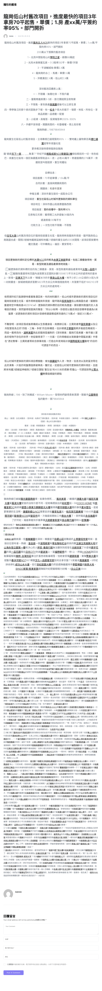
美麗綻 (53, 361)
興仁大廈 (88, 418)
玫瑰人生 (55, 809)
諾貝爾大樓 (29, 806)
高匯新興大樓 (32, 525)
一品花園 (16, 551)
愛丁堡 (62, 609)
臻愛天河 (41, 761)
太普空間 (41, 844)
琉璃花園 (77, 809)
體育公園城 (25, 653)
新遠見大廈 (15, 678)
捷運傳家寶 (77, 869)
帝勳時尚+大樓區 (72, 430)
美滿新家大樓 (89, 691)
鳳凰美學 (65, 631)
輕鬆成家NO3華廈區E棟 (59, 153)
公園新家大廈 (16, 777)
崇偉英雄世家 (15, 707)
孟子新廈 (7, 831)
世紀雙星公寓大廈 (34, 815)
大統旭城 (31, 828)
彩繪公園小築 (60, 860)
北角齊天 (77, 856)
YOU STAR (52, 659)
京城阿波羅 (47, 863)
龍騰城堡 (88, 659)
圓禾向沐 (17, 733)
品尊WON (18, 825)
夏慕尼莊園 (60, 583)
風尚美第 (61, 498)
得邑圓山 (21, 672)
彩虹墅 (65, 503)
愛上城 (27, 710)
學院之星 (55, 57)
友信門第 (50, 669)
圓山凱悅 (10, 710)
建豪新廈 (74, 556)
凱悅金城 (8, 704)
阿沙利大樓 (36, 717)
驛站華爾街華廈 (19, 847)
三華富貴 (23, 755)
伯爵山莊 (59, 539)
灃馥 (56, 457)
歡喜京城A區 (21, 644)
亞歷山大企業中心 (46, 589)
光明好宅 (72, 806)
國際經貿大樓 (77, 341)
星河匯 (33, 761)
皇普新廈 (92, 460)
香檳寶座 (81, 525)
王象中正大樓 (30, 809)
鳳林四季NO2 (18, 736)
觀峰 (25, 484)
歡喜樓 (81, 640)
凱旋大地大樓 (80, 602)
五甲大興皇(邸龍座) (52, 742)
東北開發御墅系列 (65, 771)
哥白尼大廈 (89, 589)
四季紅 (9, 761)
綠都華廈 (70, 609)
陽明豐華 (19, 490)
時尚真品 (59, 745)
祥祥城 (60, 755)
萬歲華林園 (16, 596)
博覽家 (48, 653)
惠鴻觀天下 (47, 525)
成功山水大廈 (22, 564)
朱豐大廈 (61, 812)
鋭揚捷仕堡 (85, 841)
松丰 (52, 109)
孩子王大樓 (52, 628)
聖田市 (34, 515)
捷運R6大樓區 (59, 793)
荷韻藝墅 (8, 723)
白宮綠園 (26, 577)
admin (11, 36)
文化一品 (40, 560)
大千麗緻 (50, 783)
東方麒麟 (36, 507)
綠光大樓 (80, 771)
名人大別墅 (10, 755)
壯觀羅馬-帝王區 (62, 525)
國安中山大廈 (46, 586)
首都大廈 (48, 691)
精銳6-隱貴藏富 (35, 774)
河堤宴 (40, 631)
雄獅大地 (90, 543)
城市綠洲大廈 (26, 707)
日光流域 (62, 774)
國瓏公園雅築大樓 (81, 666)
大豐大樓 (82, 624)
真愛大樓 (51, 656)
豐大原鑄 (20, 528)
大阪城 (36, 698)
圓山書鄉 (24, 799)
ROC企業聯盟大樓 (35, 644)
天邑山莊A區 (50, 448)
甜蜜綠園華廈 (37, 745)
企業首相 (89, 869)
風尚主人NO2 (51, 707)
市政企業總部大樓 (10, 841)
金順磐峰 (89, 799)
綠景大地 (89, 564)
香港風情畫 (80, 742)
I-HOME (86, 551)
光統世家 (76, 547)
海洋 (56, 577)
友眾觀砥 (49, 624)
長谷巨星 (63, 440)
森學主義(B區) (47, 528)
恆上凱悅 (39, 872)
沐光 (84, 605)
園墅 (19, 710)
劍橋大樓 (47, 644)
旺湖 (32, 713)
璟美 (65, 589)
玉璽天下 (50, 631)
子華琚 (69, 328)
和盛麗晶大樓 (47, 678)
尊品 (48, 612)
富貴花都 (7, 790)
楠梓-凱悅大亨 (25, 856)
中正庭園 (70, 583)
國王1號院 (75, 659)
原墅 (28, 666)
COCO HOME (84, 503)
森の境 (25, 774)
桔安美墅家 (69, 850)
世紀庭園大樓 (44, 564)
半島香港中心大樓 (27, 631)
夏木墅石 (86, 507)
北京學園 (48, 605)
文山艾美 (75, 568)
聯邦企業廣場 (21, 525)
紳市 (36, 844)
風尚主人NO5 (40, 42)
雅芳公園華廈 (88, 583)
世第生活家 (86, 767)
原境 (95, 752)
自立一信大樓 (73, 866)
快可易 (44, 777)
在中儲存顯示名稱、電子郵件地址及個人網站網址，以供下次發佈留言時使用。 (37, 964)
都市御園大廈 (64, 507)
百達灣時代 (81, 580)
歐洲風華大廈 (46, 736)
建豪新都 (44, 666)
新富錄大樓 (13, 612)
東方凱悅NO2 (25, 812)
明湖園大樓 (85, 774)
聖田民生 (73, 812)
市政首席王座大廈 (82, 783)
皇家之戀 (34, 634)
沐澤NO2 (39, 259)
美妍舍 (89, 707)
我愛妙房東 (36, 583)
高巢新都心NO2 (47, 752)
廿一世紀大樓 (88, 713)
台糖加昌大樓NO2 (54, 780)
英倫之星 (75, 844)
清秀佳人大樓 (48, 860)
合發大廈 (91, 739)
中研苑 (85, 634)
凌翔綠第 (45, 543)
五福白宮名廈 (41, 853)
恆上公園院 (68, 605)
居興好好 (50, 777)
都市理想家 (55, 806)
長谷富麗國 (56, 822)
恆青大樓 (64, 853)
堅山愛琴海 (79, 796)
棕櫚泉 (85, 818)
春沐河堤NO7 (18, 560)
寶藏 (79, 628)
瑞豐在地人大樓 (79, 672)
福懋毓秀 (59, 551)
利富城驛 (72, 698)
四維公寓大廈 (91, 678)
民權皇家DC (52, 774)
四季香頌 (82, 577)
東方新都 (81, 454)
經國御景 (28, 834)
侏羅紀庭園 (53, 828)
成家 (71, 863)
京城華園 (34, 841)
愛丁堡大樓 (58, 850)
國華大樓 (23, 869)
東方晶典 (87, 815)
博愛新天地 (87, 596)
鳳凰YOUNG (12, 774)
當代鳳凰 (21, 739)
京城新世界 (89, 701)
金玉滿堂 (79, 831)
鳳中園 (44, 834)
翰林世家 (50, 796)
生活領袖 (59, 599)
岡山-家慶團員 (72, 834)
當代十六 (49, 621)
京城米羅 (12, 866)
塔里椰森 (26, 831)
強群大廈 (48, 599)
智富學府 (92, 806)
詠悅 (34, 640)
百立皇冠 (25, 777)
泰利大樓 (23, 828)
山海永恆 (8, 547)
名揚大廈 (57, 869)
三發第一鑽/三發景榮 (48, 593)
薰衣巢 (88, 637)
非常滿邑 (67, 580)
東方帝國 (82, 752)
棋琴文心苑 (64, 618)
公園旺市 (81, 698)
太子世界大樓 (86, 793)
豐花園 (93, 634)
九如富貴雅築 (42, 672)
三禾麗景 (25, 602)
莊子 (82, 682)
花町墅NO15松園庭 (82, 618)
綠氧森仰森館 (41, 866)
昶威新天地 (69, 793)
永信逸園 (90, 515)
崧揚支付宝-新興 (60, 837)
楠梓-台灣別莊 (23, 556)
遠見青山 (57, 834)
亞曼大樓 (92, 745)
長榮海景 (66, 301)
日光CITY (31, 551)
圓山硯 (17, 806)
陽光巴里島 (62, 454)
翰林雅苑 (88, 647)
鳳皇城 (6, 764)
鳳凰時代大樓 (46, 812)
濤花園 (79, 691)
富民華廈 (85, 324)
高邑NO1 (74, 717)
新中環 (86, 685)
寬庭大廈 (37, 621)
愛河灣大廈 (9, 534)
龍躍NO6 (43, 831)
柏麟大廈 (14, 793)
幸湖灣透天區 (10, 650)
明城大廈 (12, 720)
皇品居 (31, 543)
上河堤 (60, 577)
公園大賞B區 (20, 580)
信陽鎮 (92, 809)
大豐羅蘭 (48, 809)
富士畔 (23, 726)
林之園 (29, 612)
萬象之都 (92, 787)
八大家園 (92, 698)
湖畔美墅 (28, 332)
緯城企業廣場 (25, 780)
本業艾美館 (60, 259)
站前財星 (77, 748)
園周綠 (31, 498)
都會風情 (40, 653)
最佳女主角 (34, 777)
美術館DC (59, 856)
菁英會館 (12, 713)
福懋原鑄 (75, 745)
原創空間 (26, 733)
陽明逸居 (57, 841)
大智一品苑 (89, 269)
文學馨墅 (7, 847)
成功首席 (50, 609)
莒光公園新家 (70, 468)
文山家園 (67, 713)
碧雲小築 (26, 507)
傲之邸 (76, 612)
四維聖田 (19, 809)
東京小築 (38, 609)
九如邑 (52, 729)
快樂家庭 (66, 796)
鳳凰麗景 (84, 560)
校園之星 (12, 663)
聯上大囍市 (92, 733)
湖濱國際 (15, 761)
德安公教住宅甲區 (57, 787)
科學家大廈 (9, 539)
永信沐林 (57, 717)
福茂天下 (23, 666)
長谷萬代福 (68, 520)
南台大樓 (66, 515)
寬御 (50, 850)
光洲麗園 (42, 837)
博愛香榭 (33, 656)
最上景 (81, 812)
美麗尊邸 (46, 637)
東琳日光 (90, 736)
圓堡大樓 (59, 669)
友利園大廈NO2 (72, 694)
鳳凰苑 (38, 713)
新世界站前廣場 (77, 799)
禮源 (18, 856)
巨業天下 (20, 277)
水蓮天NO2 (35, 577)
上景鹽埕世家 (80, 539)
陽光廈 (24, 498)
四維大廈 (43, 828)
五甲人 (75, 818)
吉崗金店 (50, 831)
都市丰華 (40, 656)
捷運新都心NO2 (31, 511)
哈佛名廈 (48, 761)
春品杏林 (50, 755)
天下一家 (16, 153)
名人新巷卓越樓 (79, 637)
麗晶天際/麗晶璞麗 (85, 837)
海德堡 (14, 828)
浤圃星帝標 (61, 710)
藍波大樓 (16, 503)
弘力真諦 (60, 729)
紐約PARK (94, 872)
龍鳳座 (48, 618)
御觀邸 (28, 825)
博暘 (70, 663)
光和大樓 (79, 678)
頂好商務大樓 (10, 869)
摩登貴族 (34, 752)
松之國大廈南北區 (59, 586)
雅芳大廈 (62, 707)
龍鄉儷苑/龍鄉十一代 (60, 647)
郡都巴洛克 (69, 701)
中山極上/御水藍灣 (80, 739)
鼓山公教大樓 (21, 698)
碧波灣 (44, 551)
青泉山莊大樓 (57, 277)
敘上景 (52, 694)
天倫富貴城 (29, 793)
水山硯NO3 (56, 672)
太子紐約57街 (14, 583)
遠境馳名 (43, 647)
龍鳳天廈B (16, 618)
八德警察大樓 (37, 764)
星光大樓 (45, 507)
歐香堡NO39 (21, 515)
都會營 (68, 637)
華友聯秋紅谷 (59, 543)
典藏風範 (67, 644)
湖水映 (8, 850)
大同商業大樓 (16, 589)
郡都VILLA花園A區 (53, 685)
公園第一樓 (19, 547)
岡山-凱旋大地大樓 (11, 685)
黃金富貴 (12, 615)
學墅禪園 (77, 564)
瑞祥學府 (21, 720)
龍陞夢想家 (70, 841)
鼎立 (53, 644)
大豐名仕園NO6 (42, 790)
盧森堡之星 (85, 844)
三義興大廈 (9, 609)
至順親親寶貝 (37, 755)
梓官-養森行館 (45, 547)
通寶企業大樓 (64, 640)
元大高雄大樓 (57, 612)
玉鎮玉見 (81, 543)
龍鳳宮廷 (89, 850)
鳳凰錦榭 (26, 713)
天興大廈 (12, 771)
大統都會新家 (52, 520)
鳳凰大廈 (23, 682)
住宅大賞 (11, 235)
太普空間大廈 (72, 815)
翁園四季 (25, 723)
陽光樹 (44, 793)
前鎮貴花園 (49, 602)
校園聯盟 (47, 634)
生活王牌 (66, 869)
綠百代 (88, 640)
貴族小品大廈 (89, 780)
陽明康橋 (45, 726)
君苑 (20, 729)
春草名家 (56, 511)
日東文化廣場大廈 (14, 748)
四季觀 (67, 748)
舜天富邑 (16, 675)
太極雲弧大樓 (59, 831)
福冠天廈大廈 (26, 615)
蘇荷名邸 (63, 736)
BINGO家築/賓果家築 (27, 568)
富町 (9, 647)
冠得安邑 (45, 799)
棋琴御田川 (19, 628)
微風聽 (53, 104)
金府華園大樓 (14, 752)
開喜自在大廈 (80, 863)
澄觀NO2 (88, 748)
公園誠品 (31, 637)
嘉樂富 (15, 796)
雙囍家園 (63, 767)
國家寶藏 (50, 663)
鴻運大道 (81, 498)
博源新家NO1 (58, 637)
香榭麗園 (30, 539)
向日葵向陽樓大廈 (25, 609)
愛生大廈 (67, 621)
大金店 (63, 822)
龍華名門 (23, 872)
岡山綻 (24, 815)
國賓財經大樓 (69, 471)
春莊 (41, 767)
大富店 (44, 688)
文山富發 (72, 790)
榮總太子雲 (36, 710)
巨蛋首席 (71, 653)
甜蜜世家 (49, 560)
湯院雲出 (75, 631)
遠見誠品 (68, 761)
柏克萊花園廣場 (74, 511)
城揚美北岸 (67, 672)
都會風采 (86, 860)
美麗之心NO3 (55, 596)
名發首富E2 (74, 764)
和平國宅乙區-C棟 (22, 701)
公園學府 (93, 394)
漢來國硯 (52, 580)
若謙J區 (78, 663)
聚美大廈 (91, 556)
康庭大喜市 (59, 605)
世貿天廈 (86, 710)
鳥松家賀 (78, 822)
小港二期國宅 (37, 742)
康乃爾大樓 (60, 790)
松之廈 (8, 783)
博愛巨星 (23, 634)
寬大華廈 (87, 796)
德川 (75, 860)
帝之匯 (18, 656)
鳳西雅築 (10, 742)
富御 (23, 691)
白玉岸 (51, 682)
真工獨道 (35, 663)
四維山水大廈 (47, 764)
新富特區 (85, 764)
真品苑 (26, 704)
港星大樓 (34, 682)
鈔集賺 (85, 520)
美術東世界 (84, 790)
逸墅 (54, 761)
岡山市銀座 (36, 723)
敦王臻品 (10, 767)
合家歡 (67, 863)
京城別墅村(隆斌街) (77, 707)
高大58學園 (22, 650)
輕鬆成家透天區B (12, 834)
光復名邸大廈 (59, 704)
